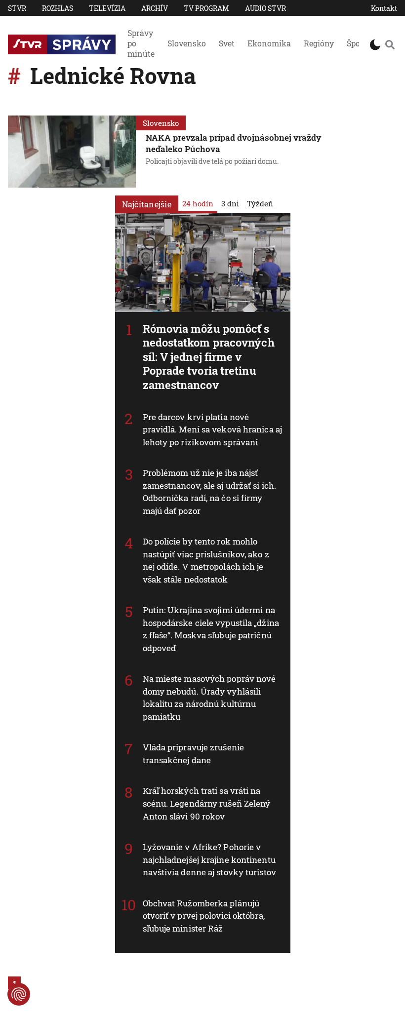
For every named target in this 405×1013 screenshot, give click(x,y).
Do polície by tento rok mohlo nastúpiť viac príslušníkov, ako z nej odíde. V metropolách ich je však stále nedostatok (206, 560)
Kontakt (384, 8)
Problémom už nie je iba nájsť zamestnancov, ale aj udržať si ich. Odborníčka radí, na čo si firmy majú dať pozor (210, 491)
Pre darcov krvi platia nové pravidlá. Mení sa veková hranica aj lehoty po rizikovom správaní (213, 429)
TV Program (206, 8)
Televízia (107, 8)
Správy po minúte (141, 43)
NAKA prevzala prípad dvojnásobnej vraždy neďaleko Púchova (234, 143)
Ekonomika (269, 43)
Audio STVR (265, 8)
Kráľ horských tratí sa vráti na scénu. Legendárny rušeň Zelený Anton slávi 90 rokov (207, 803)
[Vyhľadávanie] (390, 44)
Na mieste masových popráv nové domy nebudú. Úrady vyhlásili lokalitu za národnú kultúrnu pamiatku (209, 697)
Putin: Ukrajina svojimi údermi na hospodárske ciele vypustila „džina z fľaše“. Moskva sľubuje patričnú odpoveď (211, 629)
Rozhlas (57, 8)
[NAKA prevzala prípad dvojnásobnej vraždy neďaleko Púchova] (72, 152)
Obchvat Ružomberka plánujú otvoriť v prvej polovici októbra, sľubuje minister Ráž (204, 915)
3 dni (230, 203)
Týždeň (260, 203)
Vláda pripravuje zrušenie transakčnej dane (193, 753)
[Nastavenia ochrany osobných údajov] (18, 994)
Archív (154, 8)
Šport (356, 43)
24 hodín (197, 203)
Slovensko (186, 43)
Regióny (319, 43)
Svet (227, 43)
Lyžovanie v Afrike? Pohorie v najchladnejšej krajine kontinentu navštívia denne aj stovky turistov (209, 859)
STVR (17, 8)
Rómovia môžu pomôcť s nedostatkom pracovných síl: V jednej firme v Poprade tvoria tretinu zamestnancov (209, 356)
